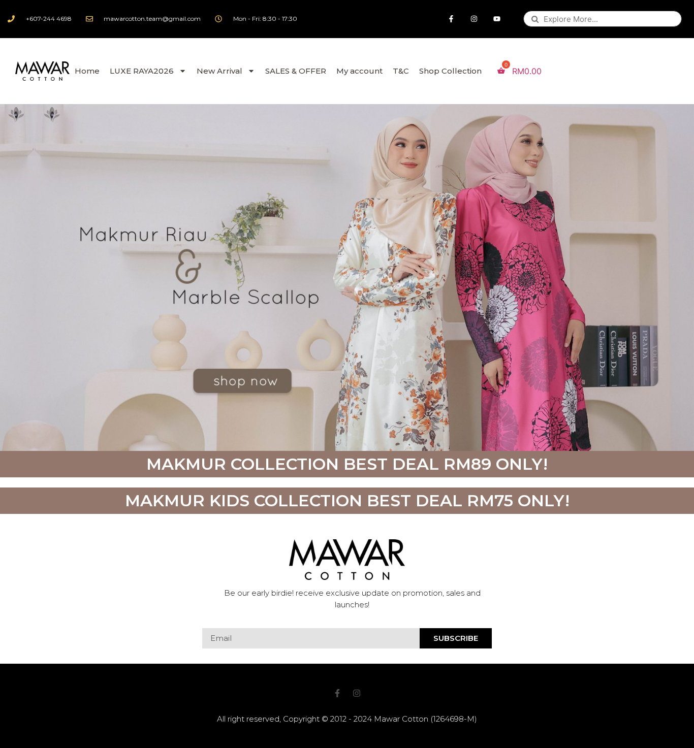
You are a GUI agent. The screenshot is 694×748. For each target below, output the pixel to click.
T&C (401, 71)
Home (87, 71)
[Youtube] (497, 19)
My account (359, 71)
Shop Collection (450, 71)
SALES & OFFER (295, 71)
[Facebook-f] (451, 19)
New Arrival (219, 71)
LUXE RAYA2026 (142, 71)
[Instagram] (474, 19)
